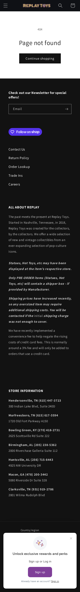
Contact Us (17, 149)
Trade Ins (16, 175)
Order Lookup (19, 166)
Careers (14, 184)
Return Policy (19, 158)
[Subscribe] (66, 109)
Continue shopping (40, 58)
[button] (5, 5)
